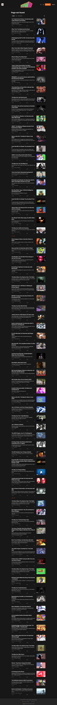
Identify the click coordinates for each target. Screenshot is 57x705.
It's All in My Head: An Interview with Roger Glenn (22, 334)
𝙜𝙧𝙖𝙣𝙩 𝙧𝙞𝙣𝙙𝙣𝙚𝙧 (18, 583)
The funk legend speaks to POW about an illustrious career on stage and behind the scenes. (23, 70)
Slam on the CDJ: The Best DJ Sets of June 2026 (22, 397)
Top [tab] (16, 15)
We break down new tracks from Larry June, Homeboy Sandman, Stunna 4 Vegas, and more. (22, 418)
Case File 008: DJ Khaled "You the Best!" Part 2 (23, 147)
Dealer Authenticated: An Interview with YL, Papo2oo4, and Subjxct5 (23, 324)
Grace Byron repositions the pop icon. (19, 391)
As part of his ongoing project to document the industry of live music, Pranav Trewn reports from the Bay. (23, 381)
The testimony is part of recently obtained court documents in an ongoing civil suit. (23, 299)
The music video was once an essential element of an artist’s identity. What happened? (23, 59)
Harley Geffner (17, 523)
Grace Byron (16, 392)
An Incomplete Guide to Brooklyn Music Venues (22, 616)
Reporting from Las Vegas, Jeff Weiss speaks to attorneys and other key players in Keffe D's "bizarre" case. (23, 91)
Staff (15, 428)
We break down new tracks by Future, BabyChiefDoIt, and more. (23, 472)
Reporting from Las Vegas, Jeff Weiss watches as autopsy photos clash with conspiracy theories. (22, 31)
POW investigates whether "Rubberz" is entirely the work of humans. (23, 581)
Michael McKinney (17, 141)
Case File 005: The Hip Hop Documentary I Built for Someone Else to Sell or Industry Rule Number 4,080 (23, 461)
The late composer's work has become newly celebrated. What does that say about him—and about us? (22, 347)
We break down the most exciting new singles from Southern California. (23, 230)
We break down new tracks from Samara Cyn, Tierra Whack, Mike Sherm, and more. (23, 590)
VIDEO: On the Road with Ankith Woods (22, 155)
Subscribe (48, 4)
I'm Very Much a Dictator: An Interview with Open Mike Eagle (22, 116)
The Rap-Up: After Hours (18, 654)
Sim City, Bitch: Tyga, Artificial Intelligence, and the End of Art (22, 190)
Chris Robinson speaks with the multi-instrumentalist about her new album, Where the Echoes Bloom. (23, 542)
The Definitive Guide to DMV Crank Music (22, 680)
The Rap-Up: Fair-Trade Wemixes (20, 416)
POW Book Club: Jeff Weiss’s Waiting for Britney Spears (22, 286)
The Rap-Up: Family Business (19, 587)
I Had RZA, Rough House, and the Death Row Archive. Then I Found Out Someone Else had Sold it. (23, 465)
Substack (24, 703)
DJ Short (15, 175)
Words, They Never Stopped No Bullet (21, 663)
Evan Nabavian (17, 365)
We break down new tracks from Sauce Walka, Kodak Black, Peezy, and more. (23, 522)
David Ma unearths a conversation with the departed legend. (23, 373)
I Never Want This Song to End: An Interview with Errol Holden (23, 208)
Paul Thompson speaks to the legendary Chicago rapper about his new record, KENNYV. (22, 639)
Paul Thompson (17, 82)
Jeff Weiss (19, 33)
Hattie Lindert (16, 243)
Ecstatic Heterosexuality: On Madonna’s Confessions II (22, 389)
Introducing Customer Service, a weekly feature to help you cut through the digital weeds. (23, 648)
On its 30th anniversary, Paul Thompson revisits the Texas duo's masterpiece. (23, 221)
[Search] (41, 4)
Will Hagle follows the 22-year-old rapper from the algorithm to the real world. (23, 157)
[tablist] (17, 16)
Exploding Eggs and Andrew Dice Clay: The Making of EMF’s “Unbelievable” (23, 626)
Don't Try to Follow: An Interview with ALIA (22, 540)
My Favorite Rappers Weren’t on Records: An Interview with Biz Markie (23, 371)
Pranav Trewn (17, 111)
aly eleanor (17, 515)
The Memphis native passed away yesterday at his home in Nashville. (23, 600)
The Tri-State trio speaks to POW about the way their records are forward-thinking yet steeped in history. (23, 327)
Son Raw (15, 447)
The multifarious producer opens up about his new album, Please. (23, 250)
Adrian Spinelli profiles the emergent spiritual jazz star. (22, 356)
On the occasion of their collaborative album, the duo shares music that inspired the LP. (23, 562)
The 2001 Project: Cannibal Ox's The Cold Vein (22, 549)
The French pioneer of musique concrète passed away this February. (23, 513)
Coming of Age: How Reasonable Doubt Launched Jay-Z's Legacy (22, 442)
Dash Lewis (18, 213)
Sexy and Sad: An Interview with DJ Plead (22, 248)
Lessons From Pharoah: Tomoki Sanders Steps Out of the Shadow (22, 354)
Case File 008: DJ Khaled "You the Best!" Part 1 (23, 199)
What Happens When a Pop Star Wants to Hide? (22, 239)
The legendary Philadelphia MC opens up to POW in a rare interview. (23, 270)
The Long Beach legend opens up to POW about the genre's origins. (23, 183)
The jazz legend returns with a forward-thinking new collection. (22, 337)
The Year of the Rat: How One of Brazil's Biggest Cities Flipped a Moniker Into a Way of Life (23, 530)
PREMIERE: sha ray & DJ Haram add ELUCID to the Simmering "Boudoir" (23, 77)
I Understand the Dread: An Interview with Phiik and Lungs (22, 479)
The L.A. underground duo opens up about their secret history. (22, 691)
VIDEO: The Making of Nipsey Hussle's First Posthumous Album (23, 127)
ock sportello (16, 194)
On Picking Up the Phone (18, 671)
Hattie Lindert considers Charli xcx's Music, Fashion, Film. (23, 242)
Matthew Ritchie (17, 675)
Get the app (33, 701)
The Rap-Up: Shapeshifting (18, 469)
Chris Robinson (17, 338)
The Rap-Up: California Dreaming (20, 228)
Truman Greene (17, 620)
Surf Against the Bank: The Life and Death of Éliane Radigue (23, 510)
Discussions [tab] (20, 15)
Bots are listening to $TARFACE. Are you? (19, 193)
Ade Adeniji (16, 185)
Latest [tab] (13, 15)
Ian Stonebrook (18, 318)
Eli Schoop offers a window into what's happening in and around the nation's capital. (22, 682)
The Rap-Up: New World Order (19, 306)
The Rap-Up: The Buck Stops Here (20, 519)
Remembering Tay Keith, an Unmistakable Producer (22, 597)
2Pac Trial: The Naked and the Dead (21, 29)
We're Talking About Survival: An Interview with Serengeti (22, 636)
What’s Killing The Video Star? (19, 57)
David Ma (17, 374)
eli (16, 684)
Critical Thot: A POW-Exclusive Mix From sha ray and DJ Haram (23, 559)
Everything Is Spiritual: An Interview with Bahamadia (22, 267)
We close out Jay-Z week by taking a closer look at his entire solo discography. (23, 426)
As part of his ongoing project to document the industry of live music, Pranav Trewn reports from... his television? (23, 109)
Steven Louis (17, 101)
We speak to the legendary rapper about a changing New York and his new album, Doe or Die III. (22, 609)
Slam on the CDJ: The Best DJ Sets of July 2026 (22, 137)
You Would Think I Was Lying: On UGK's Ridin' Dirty (23, 218)
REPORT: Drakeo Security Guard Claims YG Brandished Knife (22, 296)
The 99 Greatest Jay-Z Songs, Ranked (21, 452)
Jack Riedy (16, 72)
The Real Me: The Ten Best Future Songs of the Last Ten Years (22, 257)
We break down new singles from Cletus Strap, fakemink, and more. (23, 166)
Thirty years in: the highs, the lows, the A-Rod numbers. (22, 453)
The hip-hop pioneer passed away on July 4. (20, 173)
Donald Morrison (17, 167)
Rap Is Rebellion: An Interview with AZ (21, 606)
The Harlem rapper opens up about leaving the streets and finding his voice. (23, 211)
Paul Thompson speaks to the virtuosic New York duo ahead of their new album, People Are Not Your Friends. (23, 482)
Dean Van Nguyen (19, 693)
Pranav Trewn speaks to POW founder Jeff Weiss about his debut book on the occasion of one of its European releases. (23, 289)
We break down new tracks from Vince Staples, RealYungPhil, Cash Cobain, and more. (23, 656)
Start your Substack (26, 701)
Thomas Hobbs (18, 43)
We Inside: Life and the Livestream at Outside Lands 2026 (23, 106)
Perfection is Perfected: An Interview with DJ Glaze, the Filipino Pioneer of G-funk (23, 180)
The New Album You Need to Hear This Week (23, 277)
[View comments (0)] (20, 26)
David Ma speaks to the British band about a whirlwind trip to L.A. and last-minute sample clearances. (23, 629)
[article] (28, 22)
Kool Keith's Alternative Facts (19, 362)
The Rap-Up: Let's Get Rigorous (20, 163)
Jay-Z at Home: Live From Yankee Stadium (22, 407)
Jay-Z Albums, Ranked (17, 424)
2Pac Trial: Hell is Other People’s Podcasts (22, 48)
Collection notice (34, 699)
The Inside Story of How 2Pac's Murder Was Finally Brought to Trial (23, 88)
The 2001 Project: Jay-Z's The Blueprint (22, 433)
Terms (30, 699)
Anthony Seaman (19, 24)
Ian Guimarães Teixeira (19, 535)
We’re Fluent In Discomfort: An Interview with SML (23, 489)
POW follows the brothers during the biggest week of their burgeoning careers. (23, 22)
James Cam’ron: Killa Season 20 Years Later (23, 314)
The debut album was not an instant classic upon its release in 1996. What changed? (23, 445)
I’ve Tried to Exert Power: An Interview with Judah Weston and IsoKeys (22, 19)
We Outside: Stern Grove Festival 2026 (21, 379)
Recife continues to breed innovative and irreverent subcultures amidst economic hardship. (21, 533)
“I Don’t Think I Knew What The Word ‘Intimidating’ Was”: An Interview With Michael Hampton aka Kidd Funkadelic (23, 67)
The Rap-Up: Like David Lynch (19, 97)
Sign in (53, 4)
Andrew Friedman (19, 554)
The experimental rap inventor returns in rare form (21, 364)
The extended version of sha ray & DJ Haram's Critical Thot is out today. (23, 80)
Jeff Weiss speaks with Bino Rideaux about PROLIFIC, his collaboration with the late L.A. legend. (22, 130)
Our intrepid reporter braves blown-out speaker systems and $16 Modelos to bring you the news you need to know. (23, 619)
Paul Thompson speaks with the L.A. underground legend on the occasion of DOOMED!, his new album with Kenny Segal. (23, 120)
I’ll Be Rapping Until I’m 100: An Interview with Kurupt (23, 38)
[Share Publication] (43, 4)
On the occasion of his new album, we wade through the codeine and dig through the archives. (22, 260)
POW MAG (16, 131)
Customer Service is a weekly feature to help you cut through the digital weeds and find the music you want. (23, 279)
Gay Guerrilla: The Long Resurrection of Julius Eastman (23, 344)
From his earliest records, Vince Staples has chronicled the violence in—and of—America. (23, 665)
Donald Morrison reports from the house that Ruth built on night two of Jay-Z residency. (23, 409)
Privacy (27, 699)
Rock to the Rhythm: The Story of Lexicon (22, 689)
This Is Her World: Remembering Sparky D (22, 172)
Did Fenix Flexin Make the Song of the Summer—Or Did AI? (23, 578)
